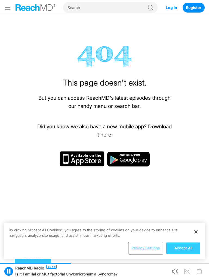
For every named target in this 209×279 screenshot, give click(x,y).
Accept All (183, 248)
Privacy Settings (145, 248)
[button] (8, 271)
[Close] (196, 232)
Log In (171, 7)
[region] (104, 241)
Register (193, 7)
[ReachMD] (35, 7)
